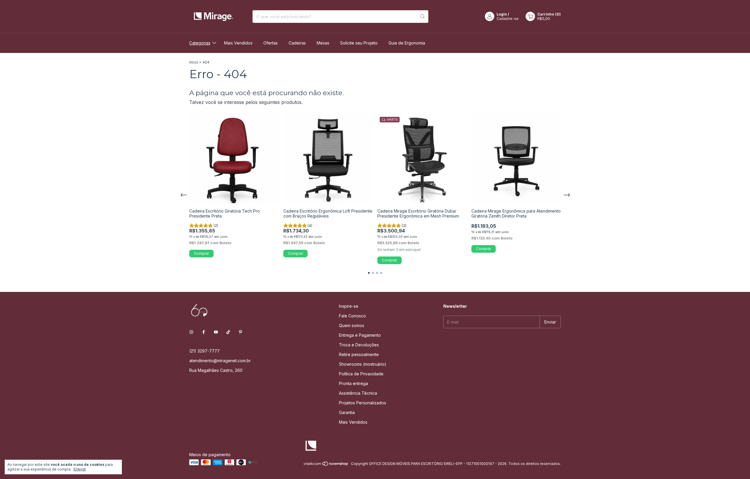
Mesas (323, 42)
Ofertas (270, 42)
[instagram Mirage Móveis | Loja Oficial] (191, 331)
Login (502, 14)
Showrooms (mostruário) (362, 364)
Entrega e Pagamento (360, 335)
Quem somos (351, 325)
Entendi (80, 469)
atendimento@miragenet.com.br (220, 360)
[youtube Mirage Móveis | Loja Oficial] (216, 331)
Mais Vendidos (238, 42)
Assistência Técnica (358, 393)
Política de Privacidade (361, 373)
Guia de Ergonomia (406, 42)
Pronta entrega (353, 383)
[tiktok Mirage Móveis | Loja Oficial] (228, 331)
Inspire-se (348, 306)
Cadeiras (297, 42)
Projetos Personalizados (362, 402)
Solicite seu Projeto (359, 42)
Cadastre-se (508, 18)
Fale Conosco (352, 315)
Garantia (347, 412)
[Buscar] (422, 16)
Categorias (199, 42)
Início (193, 62)
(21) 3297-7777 (204, 350)
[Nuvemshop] (326, 465)
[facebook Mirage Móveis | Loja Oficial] (204, 331)
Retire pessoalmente (359, 354)
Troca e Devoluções (359, 344)
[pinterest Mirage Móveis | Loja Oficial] (240, 331)
